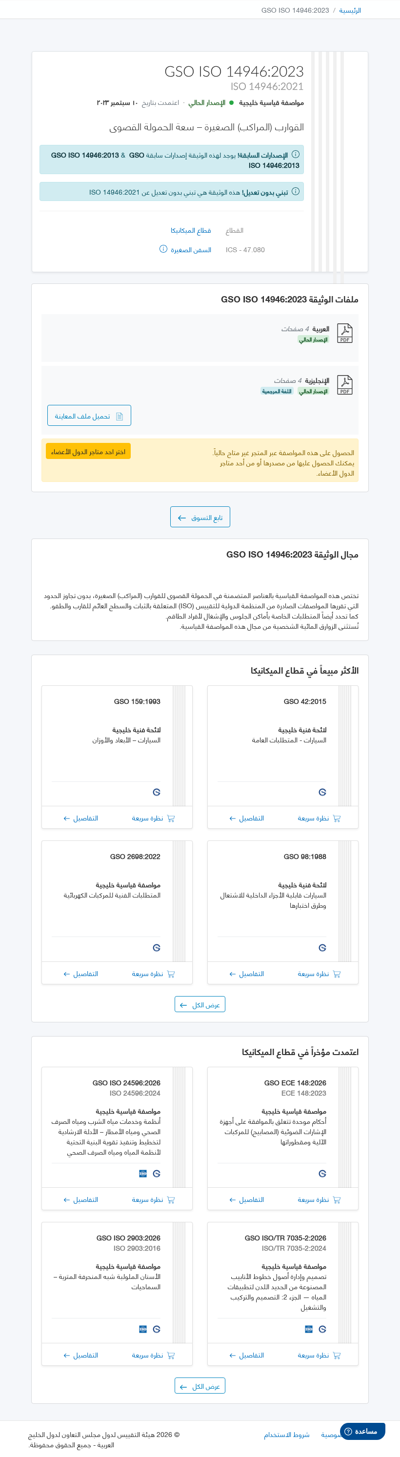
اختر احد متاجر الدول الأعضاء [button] (88, 451)
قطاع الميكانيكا (191, 229)
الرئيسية (350, 9)
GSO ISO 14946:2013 (85, 154)
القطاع (234, 229)
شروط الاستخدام (287, 1434)
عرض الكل (203, 1004)
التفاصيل (250, 817)
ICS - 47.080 (245, 249)
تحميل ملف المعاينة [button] (85, 415)
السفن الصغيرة (190, 249)
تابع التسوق (204, 517)
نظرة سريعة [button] (315, 817)
